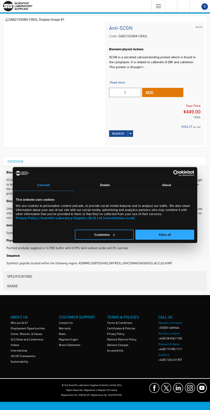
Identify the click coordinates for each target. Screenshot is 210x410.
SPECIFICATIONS (19, 276)
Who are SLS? (19, 323)
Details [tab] (105, 185)
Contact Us (66, 323)
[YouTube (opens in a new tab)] (202, 388)
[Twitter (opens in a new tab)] (166, 388)
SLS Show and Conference (27, 339)
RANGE (12, 286)
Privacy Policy (115, 334)
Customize (102, 234)
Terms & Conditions (119, 323)
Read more (117, 82)
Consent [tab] (43, 185)
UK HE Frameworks (23, 356)
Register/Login (68, 339)
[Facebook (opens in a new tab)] (154, 388)
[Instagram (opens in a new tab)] (190, 388)
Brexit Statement (69, 345)
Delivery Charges (117, 345)
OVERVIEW (15, 161)
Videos (15, 345)
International (19, 350)
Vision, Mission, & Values (26, 334)
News (62, 334)
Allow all (165, 234)
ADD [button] (149, 92)
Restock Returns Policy (121, 339)
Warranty (65, 328)
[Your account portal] (171, 6)
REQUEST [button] (118, 133)
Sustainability (19, 361)
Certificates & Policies (121, 328)
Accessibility (115, 350)
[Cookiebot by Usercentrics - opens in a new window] (176, 173)
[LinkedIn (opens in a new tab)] (178, 388)
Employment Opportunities (28, 328)
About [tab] (166, 185)
